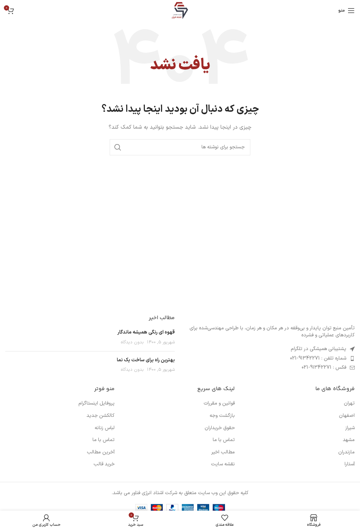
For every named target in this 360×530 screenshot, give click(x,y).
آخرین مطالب (101, 452)
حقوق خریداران (220, 428)
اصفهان (347, 415)
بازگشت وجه (222, 415)
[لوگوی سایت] (180, 10)
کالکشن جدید (100, 415)
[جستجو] (118, 147)
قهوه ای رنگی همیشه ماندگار (146, 332)
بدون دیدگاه (132, 342)
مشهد (349, 440)
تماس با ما (224, 440)
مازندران (346, 452)
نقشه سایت (223, 464)
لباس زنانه (105, 428)
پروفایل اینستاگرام (96, 403)
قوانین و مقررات (219, 403)
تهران (349, 403)
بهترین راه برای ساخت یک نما (146, 360)
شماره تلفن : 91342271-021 (318, 358)
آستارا (350, 464)
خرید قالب (104, 464)
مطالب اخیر (223, 452)
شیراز (350, 428)
